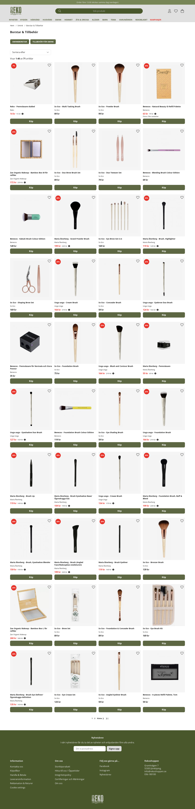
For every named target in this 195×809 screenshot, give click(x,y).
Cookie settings (17, 787)
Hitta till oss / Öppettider (67, 770)
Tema (113, 19)
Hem (12, 25)
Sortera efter (18, 52)
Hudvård (47, 19)
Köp (164, 121)
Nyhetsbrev (105, 774)
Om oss (58, 783)
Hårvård (35, 19)
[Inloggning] (169, 11)
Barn (105, 19)
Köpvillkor (15, 770)
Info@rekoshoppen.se (155, 771)
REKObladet (141, 19)
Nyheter (13, 19)
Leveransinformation (20, 779)
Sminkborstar (19, 41)
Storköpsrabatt (62, 766)
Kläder (95, 19)
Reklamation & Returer (21, 783)
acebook (105, 766)
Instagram (105, 770)
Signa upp (114, 748)
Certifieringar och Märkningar (69, 779)
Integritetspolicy (63, 774)
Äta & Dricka (82, 19)
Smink (58, 19)
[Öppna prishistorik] (22, 114)
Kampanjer (155, 19)
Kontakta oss (16, 766)
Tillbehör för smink (43, 41)
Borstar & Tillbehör (34, 25)
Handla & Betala (18, 774)
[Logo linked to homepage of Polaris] (15, 11)
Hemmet (68, 19)
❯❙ (107, 718)
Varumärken (125, 19)
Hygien (23, 19)
